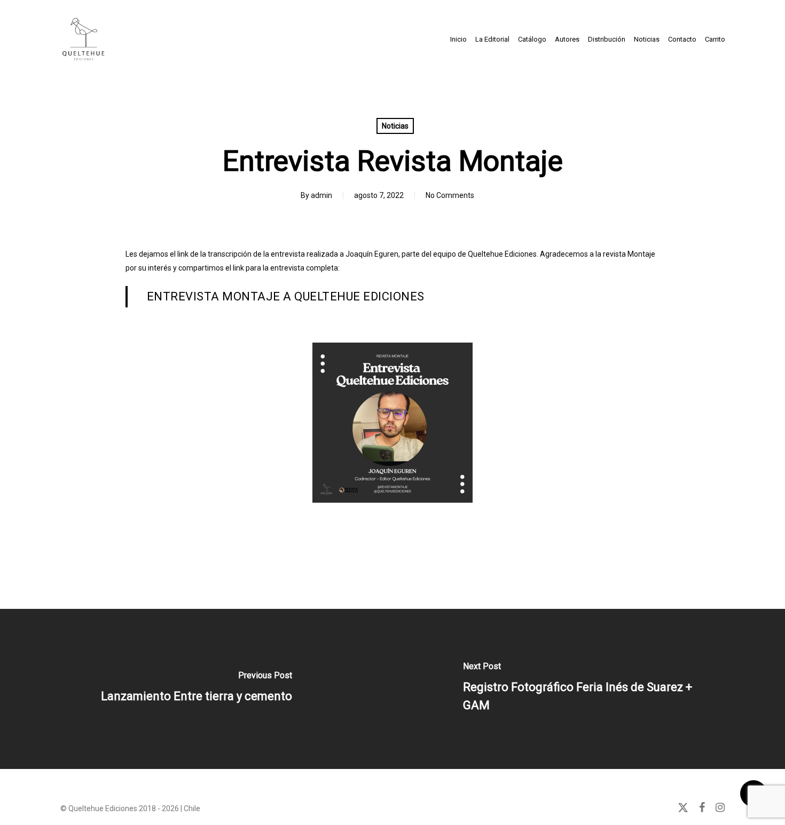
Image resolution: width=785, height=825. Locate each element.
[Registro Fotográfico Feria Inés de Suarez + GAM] (588, 689)
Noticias (395, 126)
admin (321, 195)
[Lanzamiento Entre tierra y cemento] (196, 689)
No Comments (450, 195)
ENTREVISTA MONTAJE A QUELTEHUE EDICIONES (286, 296)
